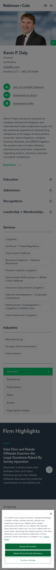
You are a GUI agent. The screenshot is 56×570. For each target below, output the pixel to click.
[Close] (51, 514)
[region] (28, 539)
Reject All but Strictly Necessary (28, 553)
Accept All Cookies (28, 546)
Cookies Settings (28, 560)
